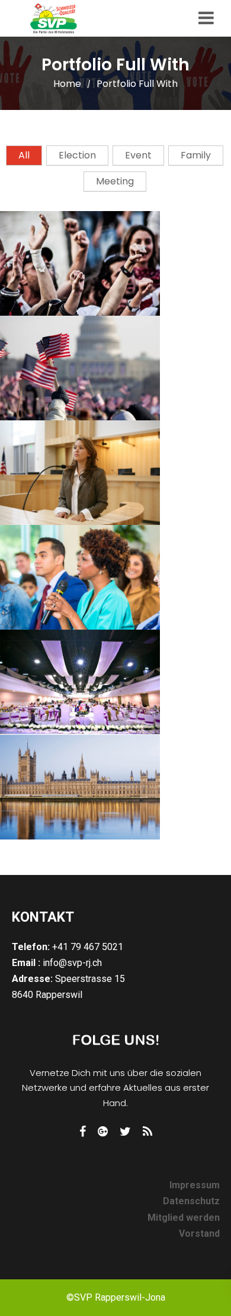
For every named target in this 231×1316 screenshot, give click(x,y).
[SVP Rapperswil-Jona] (59, 18)
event (138, 155)
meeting (115, 181)
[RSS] (147, 1131)
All (24, 155)
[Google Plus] (103, 1131)
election (77, 155)
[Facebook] (82, 1131)
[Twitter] (125, 1131)
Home (67, 83)
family (196, 155)
